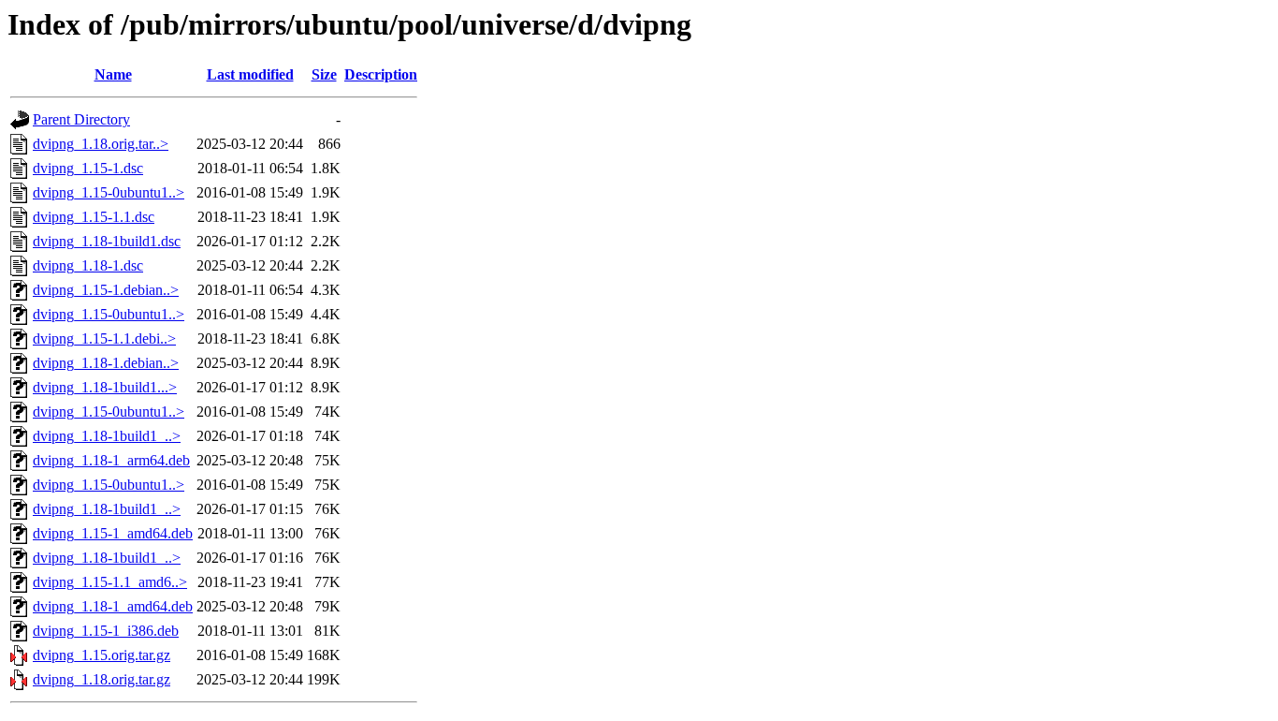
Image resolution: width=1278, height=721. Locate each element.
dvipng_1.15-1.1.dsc (93, 217)
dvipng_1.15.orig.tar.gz (101, 655)
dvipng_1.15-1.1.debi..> (104, 338)
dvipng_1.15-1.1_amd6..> (110, 582)
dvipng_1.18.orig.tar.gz (101, 679)
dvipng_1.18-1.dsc (88, 265)
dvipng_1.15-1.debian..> (106, 290)
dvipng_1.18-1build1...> (105, 387)
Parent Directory (81, 119)
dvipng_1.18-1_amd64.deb (113, 606)
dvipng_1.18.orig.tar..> (100, 144)
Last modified (250, 74)
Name (113, 74)
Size (324, 74)
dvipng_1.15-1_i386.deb (106, 631)
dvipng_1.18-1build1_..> (107, 436)
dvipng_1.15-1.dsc (88, 168)
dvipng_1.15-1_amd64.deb (113, 533)
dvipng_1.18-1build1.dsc (107, 241)
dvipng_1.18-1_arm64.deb (111, 460)
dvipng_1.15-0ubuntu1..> (108, 192)
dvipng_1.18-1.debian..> (106, 363)
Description (380, 74)
